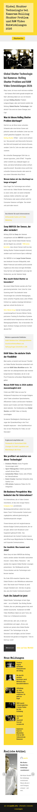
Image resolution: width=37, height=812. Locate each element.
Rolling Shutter (8, 138)
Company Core (8, 506)
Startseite (18, 38)
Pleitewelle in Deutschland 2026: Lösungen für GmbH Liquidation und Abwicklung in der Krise (16, 446)
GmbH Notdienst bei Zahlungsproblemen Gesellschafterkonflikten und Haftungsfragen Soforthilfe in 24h (18, 343)
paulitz (24, 758)
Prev (4, 774)
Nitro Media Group (9, 310)
